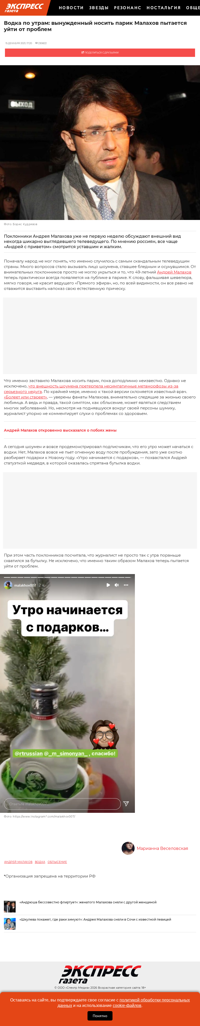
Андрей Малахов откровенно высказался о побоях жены (60, 430)
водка (40, 862)
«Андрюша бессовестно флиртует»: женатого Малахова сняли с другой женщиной (88, 902)
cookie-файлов (127, 1005)
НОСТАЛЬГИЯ (164, 7)
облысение (57, 862)
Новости (71, 7)
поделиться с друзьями (101, 52)
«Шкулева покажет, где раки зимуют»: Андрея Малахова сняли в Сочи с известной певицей (95, 919)
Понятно (100, 1016)
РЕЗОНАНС (127, 7)
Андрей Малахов (174, 272)
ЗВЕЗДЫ (99, 7)
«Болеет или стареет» (25, 397)
